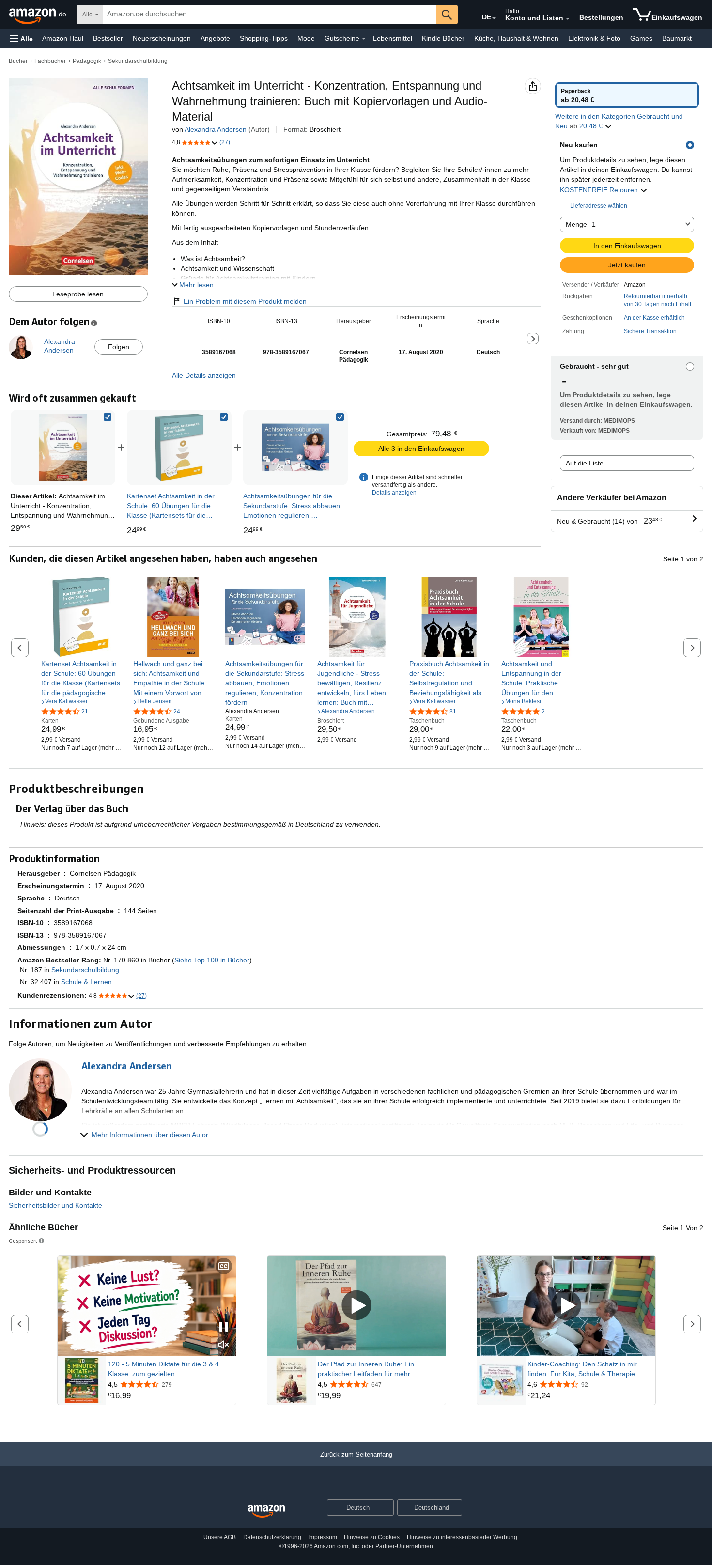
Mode (306, 38)
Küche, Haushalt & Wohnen (516, 38)
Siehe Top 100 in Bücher (211, 960)
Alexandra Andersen (216, 129)
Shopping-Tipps (264, 38)
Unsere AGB (219, 1537)
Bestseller (108, 38)
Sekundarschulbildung (138, 61)
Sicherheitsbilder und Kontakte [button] (55, 1205)
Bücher (18, 61)
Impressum (322, 1537)
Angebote (215, 38)
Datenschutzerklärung (272, 1537)
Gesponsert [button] (23, 1241)
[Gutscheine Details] (364, 39)
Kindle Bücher (443, 38)
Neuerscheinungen (162, 38)
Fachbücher (50, 61)
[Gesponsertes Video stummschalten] (224, 1345)
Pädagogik (87, 61)
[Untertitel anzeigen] (224, 1267)
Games (641, 38)
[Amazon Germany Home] (266, 1511)
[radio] (627, 95)
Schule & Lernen (86, 982)
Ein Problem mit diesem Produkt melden (245, 301)
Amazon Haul (62, 38)
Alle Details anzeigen (204, 375)
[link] (179, 447)
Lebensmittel (392, 38)
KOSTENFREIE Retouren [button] (600, 190)
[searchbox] (269, 14)
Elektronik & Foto (594, 38)
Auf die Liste (585, 463)
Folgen (118, 347)
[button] (21, 38)
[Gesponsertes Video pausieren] (224, 1327)
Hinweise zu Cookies (372, 1537)
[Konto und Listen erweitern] (568, 19)
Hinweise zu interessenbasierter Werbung (462, 1537)
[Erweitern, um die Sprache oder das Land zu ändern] (494, 18)
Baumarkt (677, 38)
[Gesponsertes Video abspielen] (356, 1306)
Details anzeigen (394, 492)
